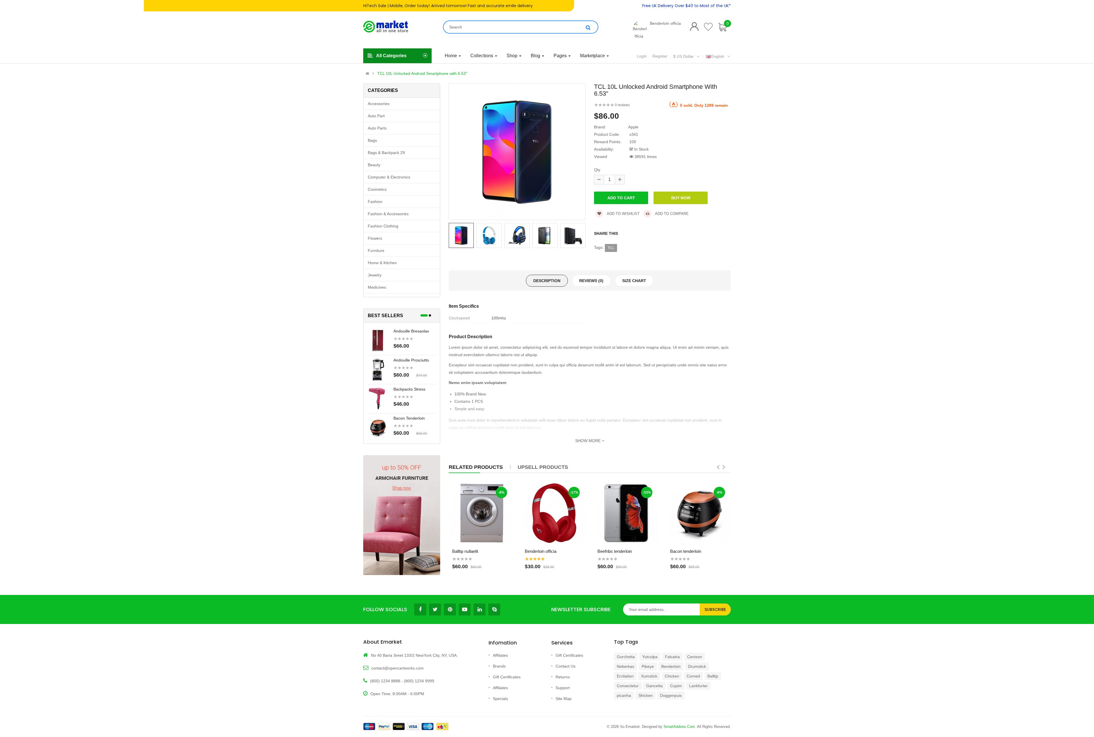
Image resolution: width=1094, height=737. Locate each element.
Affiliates (500, 655)
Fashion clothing (383, 226)
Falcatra (672, 656)
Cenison (694, 656)
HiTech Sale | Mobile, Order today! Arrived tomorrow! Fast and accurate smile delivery (448, 6)
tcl (611, 248)
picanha (624, 695)
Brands (499, 666)
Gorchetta (626, 656)
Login (642, 56)
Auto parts (377, 128)
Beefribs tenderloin (614, 551)
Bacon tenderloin (409, 418)
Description (546, 280)
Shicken (645, 695)
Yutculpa (650, 656)
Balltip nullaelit (465, 551)
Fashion (375, 201)
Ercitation (625, 676)
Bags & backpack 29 (386, 152)
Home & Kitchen (382, 262)
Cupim (676, 685)
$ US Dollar (684, 56)
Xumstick (649, 676)
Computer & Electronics (389, 177)
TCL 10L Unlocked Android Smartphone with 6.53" (422, 73)
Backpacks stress (409, 389)
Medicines (377, 287)
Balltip (712, 676)
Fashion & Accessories (388, 214)
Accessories (378, 103)
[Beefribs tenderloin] (626, 513)
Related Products (476, 467)
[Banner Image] (401, 515)
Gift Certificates (507, 677)
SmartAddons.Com (679, 726)
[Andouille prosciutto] (377, 369)
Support (563, 687)
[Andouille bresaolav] (377, 340)
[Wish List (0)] (708, 27)
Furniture (376, 250)
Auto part (376, 116)
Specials (500, 698)
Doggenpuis (671, 695)
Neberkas (625, 666)
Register (660, 56)
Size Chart (634, 280)
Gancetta (654, 685)
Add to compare (671, 214)
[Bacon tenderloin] (377, 427)
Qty (597, 169)
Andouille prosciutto (411, 360)
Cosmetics (377, 189)
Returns (563, 677)
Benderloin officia (665, 23)
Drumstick (697, 666)
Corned (693, 676)
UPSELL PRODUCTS (543, 467)
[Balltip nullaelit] (481, 513)
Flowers (375, 238)
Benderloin (671, 666)
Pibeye (648, 666)
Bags (372, 140)
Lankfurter (698, 685)
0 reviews (622, 105)
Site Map (564, 698)
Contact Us (565, 666)
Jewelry (374, 275)
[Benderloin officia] (640, 30)
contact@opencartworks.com (397, 668)
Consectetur (628, 685)
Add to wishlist (623, 214)
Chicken (672, 676)
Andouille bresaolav (411, 331)
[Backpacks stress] (377, 398)
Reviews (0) (591, 280)
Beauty (374, 165)
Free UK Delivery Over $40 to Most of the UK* (686, 6)
